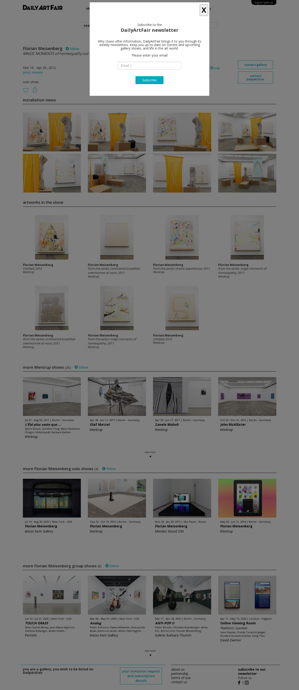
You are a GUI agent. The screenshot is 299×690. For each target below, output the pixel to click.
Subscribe (149, 80)
